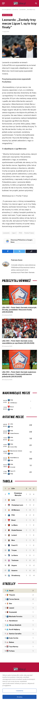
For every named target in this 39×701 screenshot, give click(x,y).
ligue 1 (14, 233)
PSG (20, 233)
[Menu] (3, 3)
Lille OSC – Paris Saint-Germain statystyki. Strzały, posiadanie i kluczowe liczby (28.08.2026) (19, 310)
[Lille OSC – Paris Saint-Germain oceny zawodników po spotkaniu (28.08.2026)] (19, 328)
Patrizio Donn (16, 260)
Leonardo (15, 9)
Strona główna (6, 9)
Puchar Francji (29, 233)
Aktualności (7, 15)
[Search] (36, 3)
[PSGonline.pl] (19, 3)
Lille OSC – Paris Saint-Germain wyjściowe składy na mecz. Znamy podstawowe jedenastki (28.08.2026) (19, 374)
